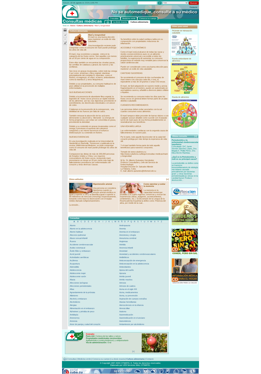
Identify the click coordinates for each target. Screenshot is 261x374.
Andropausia (124, 225)
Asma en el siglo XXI (128, 289)
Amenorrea (74, 318)
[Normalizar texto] (65, 40)
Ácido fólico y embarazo (80, 251)
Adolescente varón (78, 276)
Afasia (72, 280)
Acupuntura (75, 264)
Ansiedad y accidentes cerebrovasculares (137, 254)
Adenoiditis (74, 267)
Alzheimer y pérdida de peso (82, 311)
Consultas (71, 359)
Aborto (72, 225)
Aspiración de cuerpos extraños (133, 299)
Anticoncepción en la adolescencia (134, 264)
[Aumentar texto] (65, 44)
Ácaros (73, 241)
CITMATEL (145, 365)
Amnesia (73, 321)
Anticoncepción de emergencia (132, 260)
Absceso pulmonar (78, 235)
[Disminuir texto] (65, 36)
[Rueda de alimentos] (184, 128)
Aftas (72, 289)
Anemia (122, 229)
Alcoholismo (75, 302)
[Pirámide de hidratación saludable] (184, 55)
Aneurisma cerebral (127, 238)
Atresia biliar (124, 308)
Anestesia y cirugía (127, 235)
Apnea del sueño (126, 270)
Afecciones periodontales (80, 286)
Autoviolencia (125, 321)
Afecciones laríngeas (79, 283)
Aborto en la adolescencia (81, 229)
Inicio (72, 26)
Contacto (193, 7)
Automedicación (126, 315)
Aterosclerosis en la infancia (131, 305)
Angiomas (123, 241)
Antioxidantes (125, 267)
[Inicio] (108, 22)
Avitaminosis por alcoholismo (131, 324)
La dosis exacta (118, 359)
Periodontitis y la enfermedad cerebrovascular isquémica (185, 142)
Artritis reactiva (125, 280)
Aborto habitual (76, 232)
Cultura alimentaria (85, 26)
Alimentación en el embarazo (82, 308)
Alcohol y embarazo (78, 299)
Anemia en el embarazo (129, 232)
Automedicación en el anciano (132, 318)
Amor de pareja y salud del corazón (85, 324)
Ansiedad (123, 251)
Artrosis (122, 283)
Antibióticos (124, 257)
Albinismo (74, 295)
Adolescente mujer (78, 273)
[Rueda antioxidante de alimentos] (184, 93)
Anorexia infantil (126, 248)
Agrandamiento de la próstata (82, 292)
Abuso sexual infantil (78, 238)
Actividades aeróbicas (79, 257)
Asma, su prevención (128, 295)
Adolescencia (75, 270)
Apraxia (122, 273)
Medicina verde (84, 359)
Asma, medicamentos (128, 292)
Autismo (122, 311)
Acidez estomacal (77, 248)
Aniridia (122, 244)
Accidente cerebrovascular (81, 244)
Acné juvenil (75, 254)
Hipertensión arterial (102, 184)
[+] (167, 179)
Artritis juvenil (125, 276)
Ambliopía (74, 315)
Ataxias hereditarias (127, 302)
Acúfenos (74, 260)
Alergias (73, 305)
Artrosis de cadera (127, 286)
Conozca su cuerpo (101, 359)
